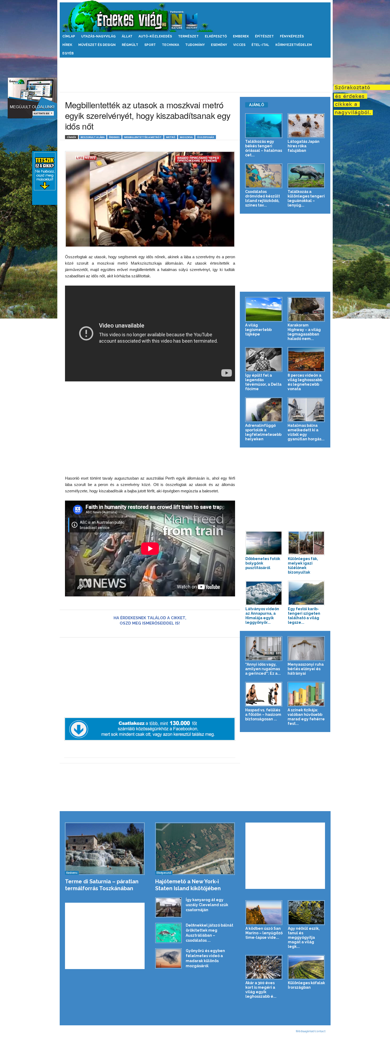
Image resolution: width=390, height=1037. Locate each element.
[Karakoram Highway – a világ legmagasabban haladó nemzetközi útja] (306, 309)
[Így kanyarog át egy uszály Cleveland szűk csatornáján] (168, 907)
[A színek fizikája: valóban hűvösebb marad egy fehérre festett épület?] (306, 694)
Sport (150, 45)
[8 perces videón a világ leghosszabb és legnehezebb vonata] (306, 359)
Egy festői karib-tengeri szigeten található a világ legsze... (304, 616)
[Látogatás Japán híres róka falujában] (306, 125)
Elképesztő (216, 36)
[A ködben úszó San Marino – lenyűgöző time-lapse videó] (264, 912)
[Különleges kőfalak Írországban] (306, 967)
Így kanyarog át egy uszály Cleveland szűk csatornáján (207, 905)
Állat (127, 36)
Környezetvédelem (293, 45)
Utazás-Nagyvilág (98, 36)
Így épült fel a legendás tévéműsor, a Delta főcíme (263, 382)
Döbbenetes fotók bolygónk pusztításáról (262, 563)
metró (170, 137)
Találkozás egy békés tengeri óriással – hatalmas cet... (263, 148)
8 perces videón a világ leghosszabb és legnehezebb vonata (305, 382)
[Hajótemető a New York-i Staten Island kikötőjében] (195, 849)
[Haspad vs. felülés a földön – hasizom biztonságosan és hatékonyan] (264, 694)
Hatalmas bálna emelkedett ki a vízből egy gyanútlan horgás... (306, 432)
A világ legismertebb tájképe (258, 329)
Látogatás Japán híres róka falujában (303, 146)
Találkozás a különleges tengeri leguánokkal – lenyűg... (306, 198)
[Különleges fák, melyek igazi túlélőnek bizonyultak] (306, 543)
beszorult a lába (93, 137)
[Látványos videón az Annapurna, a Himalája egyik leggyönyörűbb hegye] (264, 593)
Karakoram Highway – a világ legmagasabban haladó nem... (304, 332)
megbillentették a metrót (143, 137)
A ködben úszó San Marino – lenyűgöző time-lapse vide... (264, 933)
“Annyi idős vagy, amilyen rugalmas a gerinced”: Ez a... (263, 668)
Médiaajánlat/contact (311, 1031)
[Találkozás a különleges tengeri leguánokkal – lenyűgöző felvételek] (306, 175)
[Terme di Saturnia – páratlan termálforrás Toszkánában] (105, 849)
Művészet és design (97, 45)
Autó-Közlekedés (155, 36)
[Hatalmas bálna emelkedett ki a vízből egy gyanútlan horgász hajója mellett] (306, 409)
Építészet (264, 36)
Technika (170, 45)
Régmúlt (130, 45)
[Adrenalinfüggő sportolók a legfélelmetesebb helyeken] (264, 409)
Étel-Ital (260, 45)
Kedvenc (71, 873)
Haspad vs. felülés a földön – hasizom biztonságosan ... (263, 714)
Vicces (239, 45)
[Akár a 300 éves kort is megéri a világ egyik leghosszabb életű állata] (264, 967)
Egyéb (68, 53)
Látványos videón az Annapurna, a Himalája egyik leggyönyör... (262, 616)
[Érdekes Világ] (195, 16)
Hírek (67, 45)
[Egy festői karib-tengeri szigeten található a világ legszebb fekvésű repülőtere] (306, 593)
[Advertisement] (195, 75)
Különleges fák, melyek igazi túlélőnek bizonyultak (303, 565)
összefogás (205, 137)
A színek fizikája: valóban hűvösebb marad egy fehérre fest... (306, 717)
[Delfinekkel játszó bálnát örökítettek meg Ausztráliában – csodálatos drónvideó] (168, 933)
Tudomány (195, 45)
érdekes (114, 137)
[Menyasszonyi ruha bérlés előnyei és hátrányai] (306, 648)
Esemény (219, 45)
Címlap (68, 36)
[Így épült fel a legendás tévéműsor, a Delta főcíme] (264, 359)
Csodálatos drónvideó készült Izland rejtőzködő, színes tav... (262, 198)
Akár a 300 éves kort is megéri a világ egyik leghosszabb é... (260, 990)
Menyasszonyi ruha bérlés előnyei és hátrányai (306, 668)
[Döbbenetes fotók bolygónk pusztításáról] (264, 543)
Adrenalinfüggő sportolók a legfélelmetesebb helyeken (263, 432)
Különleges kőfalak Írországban (306, 985)
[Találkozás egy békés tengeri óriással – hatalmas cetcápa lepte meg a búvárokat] (264, 125)
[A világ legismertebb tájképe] (264, 309)
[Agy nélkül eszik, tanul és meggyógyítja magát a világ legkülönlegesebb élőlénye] (306, 912)
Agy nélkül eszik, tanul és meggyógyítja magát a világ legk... (304, 937)
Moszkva (186, 137)
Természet (188, 36)
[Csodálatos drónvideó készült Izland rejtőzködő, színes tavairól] (264, 175)
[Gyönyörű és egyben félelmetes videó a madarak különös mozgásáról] (168, 958)
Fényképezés (292, 36)
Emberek (241, 36)
